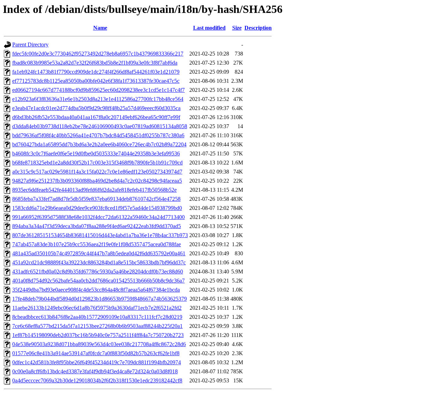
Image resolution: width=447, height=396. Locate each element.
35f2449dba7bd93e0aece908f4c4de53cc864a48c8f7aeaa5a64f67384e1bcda (96, 290)
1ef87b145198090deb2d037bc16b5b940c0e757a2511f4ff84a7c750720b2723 (98, 335)
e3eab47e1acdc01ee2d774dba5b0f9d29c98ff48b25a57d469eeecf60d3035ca (96, 108)
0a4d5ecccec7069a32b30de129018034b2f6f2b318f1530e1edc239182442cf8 (97, 380)
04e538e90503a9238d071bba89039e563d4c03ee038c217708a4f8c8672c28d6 (99, 344)
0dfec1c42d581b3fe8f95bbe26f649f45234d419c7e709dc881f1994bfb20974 (96, 362)
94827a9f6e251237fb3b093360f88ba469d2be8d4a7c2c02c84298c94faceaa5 (97, 181)
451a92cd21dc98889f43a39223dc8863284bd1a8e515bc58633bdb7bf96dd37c (99, 262)
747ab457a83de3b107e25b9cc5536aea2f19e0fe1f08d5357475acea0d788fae (96, 244)
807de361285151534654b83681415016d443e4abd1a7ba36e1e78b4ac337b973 (100, 235)
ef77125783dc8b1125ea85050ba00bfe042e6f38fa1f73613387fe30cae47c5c (95, 81)
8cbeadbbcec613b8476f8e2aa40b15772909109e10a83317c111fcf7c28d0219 (97, 317)
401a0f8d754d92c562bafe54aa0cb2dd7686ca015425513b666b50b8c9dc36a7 (98, 281)
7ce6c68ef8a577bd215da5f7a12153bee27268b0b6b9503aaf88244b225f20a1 (97, 326)
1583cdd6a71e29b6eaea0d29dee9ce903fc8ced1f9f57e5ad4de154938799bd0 (97, 208)
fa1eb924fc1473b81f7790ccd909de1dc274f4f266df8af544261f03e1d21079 (95, 72)
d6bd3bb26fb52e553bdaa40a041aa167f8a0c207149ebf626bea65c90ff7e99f (96, 117)
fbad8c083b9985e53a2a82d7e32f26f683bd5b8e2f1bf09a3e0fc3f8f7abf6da (94, 63)
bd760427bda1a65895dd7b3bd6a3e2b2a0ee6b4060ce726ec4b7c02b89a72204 (99, 144)
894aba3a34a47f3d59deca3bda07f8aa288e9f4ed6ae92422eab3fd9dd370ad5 (96, 226)
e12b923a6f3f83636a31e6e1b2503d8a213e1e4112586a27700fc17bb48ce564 (97, 99)
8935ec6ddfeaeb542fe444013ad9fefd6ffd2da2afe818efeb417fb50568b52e (94, 190)
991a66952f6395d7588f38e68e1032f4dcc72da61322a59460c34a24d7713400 (98, 217)
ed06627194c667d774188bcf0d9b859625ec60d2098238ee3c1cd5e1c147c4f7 (98, 90)
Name (100, 28)
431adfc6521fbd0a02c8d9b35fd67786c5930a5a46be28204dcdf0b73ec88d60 (97, 271)
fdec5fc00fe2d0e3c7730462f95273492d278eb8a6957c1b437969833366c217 (97, 54)
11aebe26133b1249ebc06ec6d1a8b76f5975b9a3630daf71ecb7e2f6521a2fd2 (97, 308)
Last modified (209, 28)
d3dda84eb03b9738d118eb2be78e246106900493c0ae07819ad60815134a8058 (99, 126)
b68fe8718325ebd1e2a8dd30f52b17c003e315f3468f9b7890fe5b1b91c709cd (97, 163)
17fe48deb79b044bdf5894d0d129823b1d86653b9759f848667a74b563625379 (99, 299)
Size (237, 28)
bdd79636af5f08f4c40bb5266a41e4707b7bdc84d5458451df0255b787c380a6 (98, 135)
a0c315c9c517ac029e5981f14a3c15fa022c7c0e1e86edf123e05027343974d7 (97, 172)
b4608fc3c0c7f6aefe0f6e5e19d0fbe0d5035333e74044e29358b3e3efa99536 (96, 153)
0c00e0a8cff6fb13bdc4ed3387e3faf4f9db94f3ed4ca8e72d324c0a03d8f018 (95, 371)
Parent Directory (30, 44)
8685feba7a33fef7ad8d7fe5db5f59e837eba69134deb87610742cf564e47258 (96, 199)
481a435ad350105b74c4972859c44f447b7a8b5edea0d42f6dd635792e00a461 (98, 253)
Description (258, 28)
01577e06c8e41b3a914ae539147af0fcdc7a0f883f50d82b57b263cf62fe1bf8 (95, 353)
